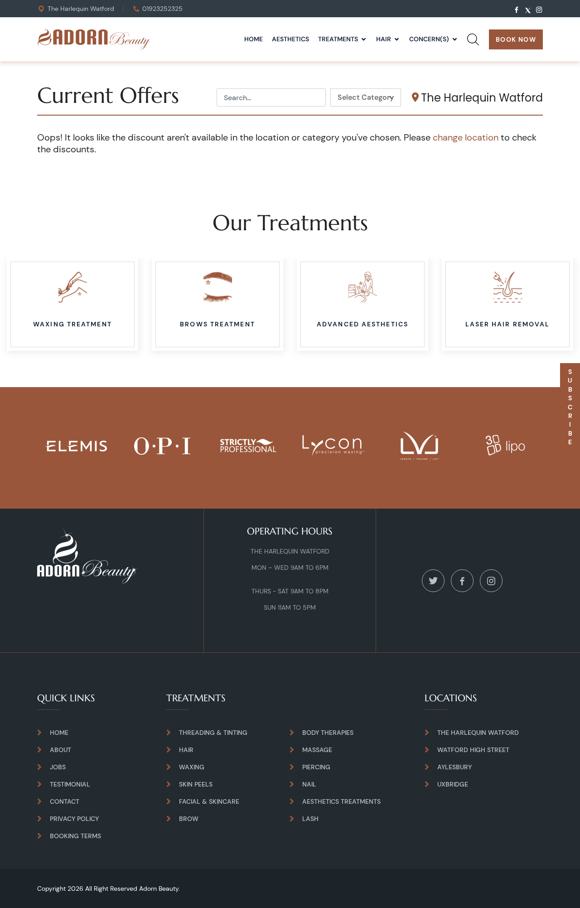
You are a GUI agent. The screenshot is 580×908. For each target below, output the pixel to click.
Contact (64, 801)
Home (253, 39)
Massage (317, 750)
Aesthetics (290, 39)
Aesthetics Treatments (341, 801)
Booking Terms (75, 836)
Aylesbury (454, 767)
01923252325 (162, 9)
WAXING (191, 767)
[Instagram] (491, 580)
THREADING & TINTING (213, 732)
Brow (188, 819)
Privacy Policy (74, 819)
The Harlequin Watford (81, 9)
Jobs (58, 767)
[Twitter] (433, 580)
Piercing (316, 767)
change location (465, 137)
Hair (383, 39)
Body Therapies (327, 732)
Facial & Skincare (209, 801)
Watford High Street (473, 750)
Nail (309, 784)
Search (473, 49)
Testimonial (70, 784)
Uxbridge (452, 784)
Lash (310, 819)
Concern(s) (429, 39)
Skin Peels (196, 784)
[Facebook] (462, 580)
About (60, 750)
